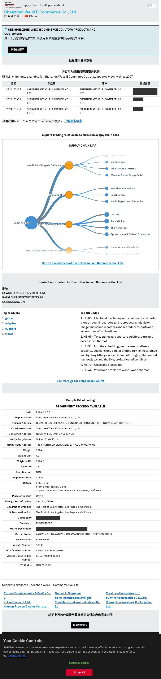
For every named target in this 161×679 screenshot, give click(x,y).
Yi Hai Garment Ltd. (17, 602)
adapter (10, 323)
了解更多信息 (73, 121)
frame (9, 334)
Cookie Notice (17, 655)
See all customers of (82, 263)
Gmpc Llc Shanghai (68, 593)
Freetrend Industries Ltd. (123, 593)
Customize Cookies (79, 663)
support (10, 328)
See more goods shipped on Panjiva (80, 381)
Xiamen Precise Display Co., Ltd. (25, 606)
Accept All (79, 672)
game (9, 318)
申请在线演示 (17, 49)
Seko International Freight (73, 597)
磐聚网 (13, 5)
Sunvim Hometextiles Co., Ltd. (126, 597)
